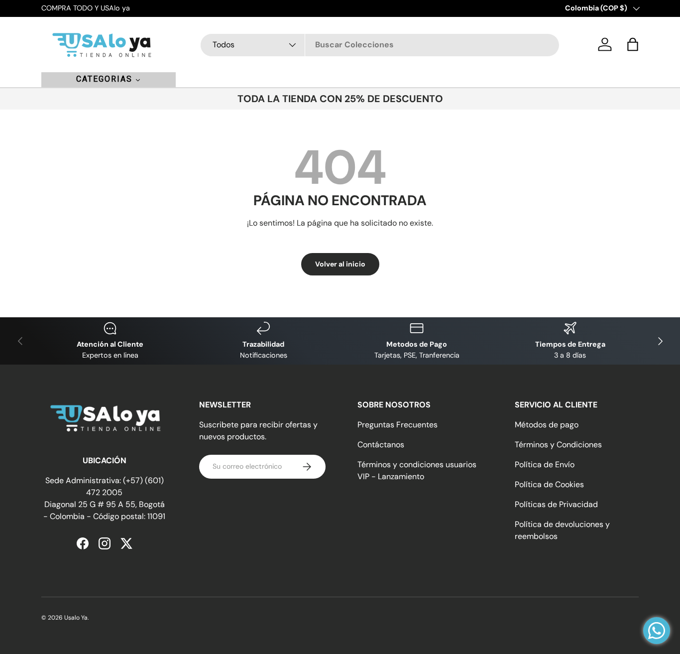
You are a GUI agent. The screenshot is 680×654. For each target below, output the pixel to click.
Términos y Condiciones (558, 444)
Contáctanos (380, 444)
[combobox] (380, 44)
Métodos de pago (546, 424)
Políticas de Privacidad (556, 504)
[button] (633, 44)
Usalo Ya (76, 618)
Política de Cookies (549, 484)
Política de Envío (544, 464)
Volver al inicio (340, 264)
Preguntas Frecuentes (397, 424)
